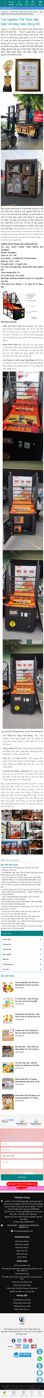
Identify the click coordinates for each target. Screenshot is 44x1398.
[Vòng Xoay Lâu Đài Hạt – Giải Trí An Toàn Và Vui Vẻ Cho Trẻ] (8, 1019)
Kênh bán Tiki (22, 1251)
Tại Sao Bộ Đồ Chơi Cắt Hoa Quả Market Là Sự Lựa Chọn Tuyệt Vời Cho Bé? (27, 985)
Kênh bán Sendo (22, 1248)
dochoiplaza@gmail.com (23, 1231)
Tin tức (26, 5)
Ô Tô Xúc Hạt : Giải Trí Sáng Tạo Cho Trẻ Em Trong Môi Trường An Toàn (26, 1001)
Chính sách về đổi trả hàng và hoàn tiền (22, 1288)
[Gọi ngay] (40, 1366)
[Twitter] (19, 1340)
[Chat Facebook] (40, 1373)
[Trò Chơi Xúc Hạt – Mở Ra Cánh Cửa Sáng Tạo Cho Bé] (8, 1067)
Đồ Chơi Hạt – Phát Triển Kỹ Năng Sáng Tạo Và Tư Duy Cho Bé (28, 1049)
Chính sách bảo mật (22, 1265)
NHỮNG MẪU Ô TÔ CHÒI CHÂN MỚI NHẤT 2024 (21, 880)
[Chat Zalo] (40, 1380)
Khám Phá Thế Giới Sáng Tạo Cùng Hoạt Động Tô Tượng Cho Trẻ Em (27, 1097)
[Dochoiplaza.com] (4, 3)
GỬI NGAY (22, 1177)
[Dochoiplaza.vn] (8, 1121)
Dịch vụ (32, 5)
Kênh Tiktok (22, 1257)
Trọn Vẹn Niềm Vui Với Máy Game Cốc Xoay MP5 (21, 877)
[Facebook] (14, 1340)
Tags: (3, 860)
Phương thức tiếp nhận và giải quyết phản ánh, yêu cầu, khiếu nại (22, 1269)
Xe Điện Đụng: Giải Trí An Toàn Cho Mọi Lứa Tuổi (21, 889)
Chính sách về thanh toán (22, 1282)
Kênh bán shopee (22, 1241)
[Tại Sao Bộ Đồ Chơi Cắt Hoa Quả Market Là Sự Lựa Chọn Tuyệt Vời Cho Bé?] (8, 987)
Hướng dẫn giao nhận (22, 1306)
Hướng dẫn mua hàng (22, 1300)
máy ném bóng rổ (12, 860)
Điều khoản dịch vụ (22, 1309)
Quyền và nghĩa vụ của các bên (22, 1291)
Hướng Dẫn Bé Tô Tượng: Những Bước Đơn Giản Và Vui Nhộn (27, 1081)
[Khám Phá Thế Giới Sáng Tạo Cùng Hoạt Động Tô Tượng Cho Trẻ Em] (8, 1102)
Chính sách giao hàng (22, 1285)
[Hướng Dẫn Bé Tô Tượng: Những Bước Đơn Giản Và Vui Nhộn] (8, 1084)
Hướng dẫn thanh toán (22, 1303)
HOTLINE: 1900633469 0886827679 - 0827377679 (23, 1185)
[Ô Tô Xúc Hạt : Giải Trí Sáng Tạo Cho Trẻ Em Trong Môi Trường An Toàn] (8, 1003)
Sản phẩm (19, 5)
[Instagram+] (25, 1340)
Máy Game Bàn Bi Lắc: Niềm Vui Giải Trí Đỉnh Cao (21, 882)
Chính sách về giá (22, 1274)
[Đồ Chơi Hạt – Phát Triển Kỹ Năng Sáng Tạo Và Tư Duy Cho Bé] (8, 1051)
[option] (8, 1121)
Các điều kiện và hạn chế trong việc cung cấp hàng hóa (22, 1278)
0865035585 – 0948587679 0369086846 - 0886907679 (23, 1226)
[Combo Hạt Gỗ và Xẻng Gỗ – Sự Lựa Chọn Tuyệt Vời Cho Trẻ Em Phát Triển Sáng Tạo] (8, 1035)
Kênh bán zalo (22, 1254)
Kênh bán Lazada (22, 1244)
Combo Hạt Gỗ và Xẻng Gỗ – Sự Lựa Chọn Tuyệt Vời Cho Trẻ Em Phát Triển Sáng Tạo (27, 1032)
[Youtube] (30, 1340)
